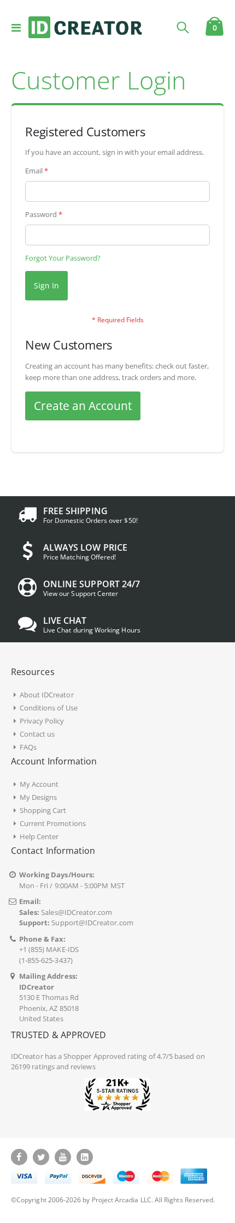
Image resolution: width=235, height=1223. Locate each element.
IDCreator (27, 1056)
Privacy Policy (42, 721)
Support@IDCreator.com (92, 922)
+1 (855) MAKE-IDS (49, 949)
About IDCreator (47, 695)
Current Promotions (53, 823)
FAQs (28, 747)
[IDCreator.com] (85, 27)
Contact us (37, 734)
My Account (39, 784)
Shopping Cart (43, 810)
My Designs (38, 797)
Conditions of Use (49, 708)
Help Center (39, 836)
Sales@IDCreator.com (76, 912)
